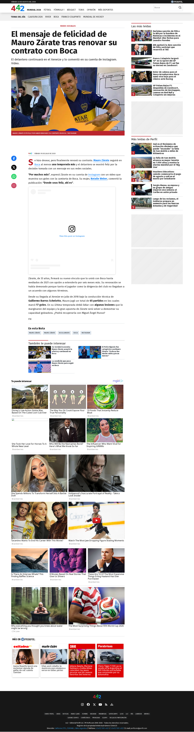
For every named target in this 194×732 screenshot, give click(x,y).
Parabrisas (102, 714)
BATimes (146, 714)
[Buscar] (180, 7)
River (48, 17)
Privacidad (96, 718)
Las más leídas (141, 26)
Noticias (65, 714)
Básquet (71, 10)
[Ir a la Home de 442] (17, 10)
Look (121, 714)
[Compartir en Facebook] (13, 158)
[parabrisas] (110, 647)
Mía (132, 714)
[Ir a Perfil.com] (177, 2)
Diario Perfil (49, 714)
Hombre (85, 714)
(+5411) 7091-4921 (102, 728)
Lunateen (138, 714)
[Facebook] (88, 704)
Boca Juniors (64, 333)
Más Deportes (105, 10)
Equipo (104, 718)
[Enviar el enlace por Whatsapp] (13, 176)
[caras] (82, 647)
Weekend (93, 714)
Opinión (91, 10)
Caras (58, 714)
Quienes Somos (73, 718)
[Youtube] (100, 704)
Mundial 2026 (34, 10)
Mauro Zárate (34, 333)
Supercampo (113, 714)
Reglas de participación (118, 718)
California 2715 (60, 728)
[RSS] (106, 704)
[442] (97, 696)
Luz (127, 714)
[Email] (13, 185)
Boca (56, 17)
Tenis (81, 10)
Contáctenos (85, 718)
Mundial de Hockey (93, 17)
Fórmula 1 (59, 10)
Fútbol (47, 10)
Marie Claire (75, 714)
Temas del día (18, 17)
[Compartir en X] (13, 167)
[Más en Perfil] (27, 639)
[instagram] (82, 704)
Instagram (94, 174)
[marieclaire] (54, 647)
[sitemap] (111, 704)
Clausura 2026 (35, 17)
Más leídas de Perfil (144, 139)
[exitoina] (25, 647)
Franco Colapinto (71, 17)
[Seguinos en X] (94, 704)
